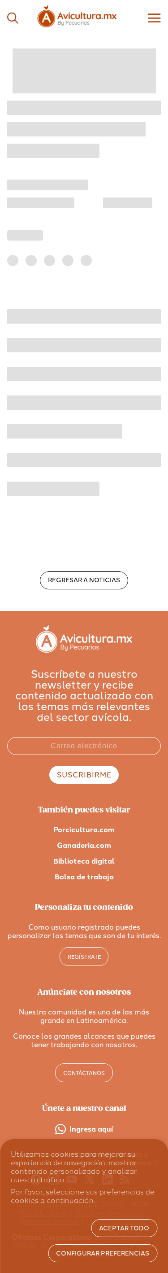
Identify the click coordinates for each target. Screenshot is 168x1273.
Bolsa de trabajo (84, 877)
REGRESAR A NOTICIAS (84, 580)
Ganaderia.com (84, 845)
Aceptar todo (124, 1228)
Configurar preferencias (102, 1253)
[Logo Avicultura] (84, 27)
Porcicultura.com (84, 829)
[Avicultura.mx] (84, 650)
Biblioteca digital (84, 861)
